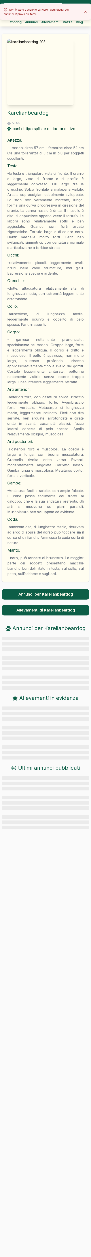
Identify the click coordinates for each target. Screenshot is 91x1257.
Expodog (15, 22)
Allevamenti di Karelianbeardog (45, 610)
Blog (79, 22)
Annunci (31, 22)
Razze (67, 22)
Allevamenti (50, 22)
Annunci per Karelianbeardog (45, 594)
